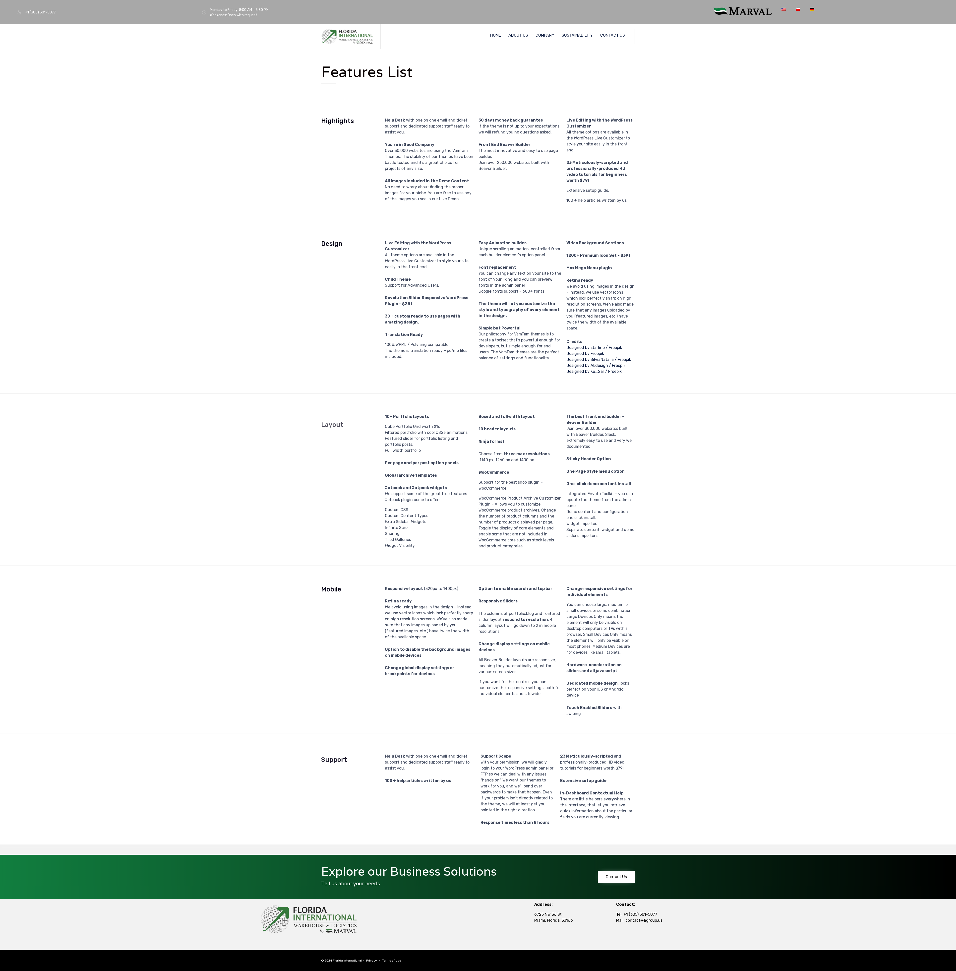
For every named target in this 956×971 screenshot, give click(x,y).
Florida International (347, 960)
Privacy (371, 960)
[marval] (743, 13)
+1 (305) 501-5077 (640, 914)
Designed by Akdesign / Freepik (595, 365)
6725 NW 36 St (548, 914)
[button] (616, 877)
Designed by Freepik (585, 353)
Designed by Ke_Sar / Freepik (594, 371)
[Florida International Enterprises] (347, 36)
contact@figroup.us (643, 920)
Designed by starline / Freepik (594, 347)
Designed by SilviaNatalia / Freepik (598, 359)
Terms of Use (391, 960)
